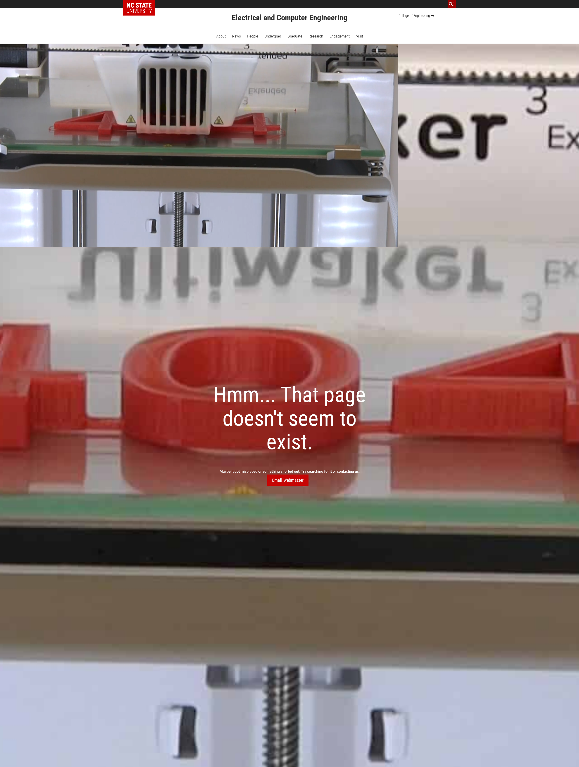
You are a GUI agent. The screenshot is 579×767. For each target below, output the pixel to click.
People (252, 36)
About (221, 36)
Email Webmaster (288, 480)
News (236, 36)
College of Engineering (414, 16)
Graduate (294, 36)
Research (315, 36)
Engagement (340, 36)
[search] (452, 4)
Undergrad (272, 36)
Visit (359, 36)
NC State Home (141, 4)
